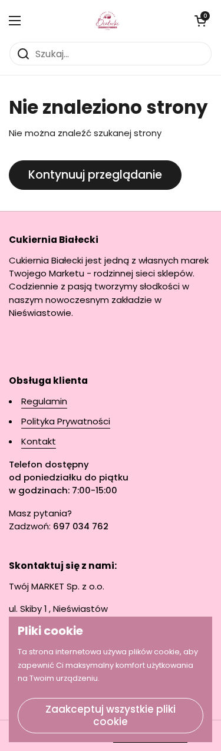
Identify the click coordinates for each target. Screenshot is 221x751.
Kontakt (38, 441)
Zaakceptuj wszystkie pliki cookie (110, 715)
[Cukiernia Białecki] (107, 20)
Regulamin (44, 401)
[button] (200, 20)
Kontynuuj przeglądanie (95, 175)
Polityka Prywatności (65, 421)
